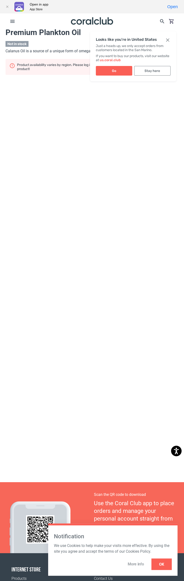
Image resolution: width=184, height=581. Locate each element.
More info (136, 564)
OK (161, 564)
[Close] (7, 6)
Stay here (152, 71)
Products (19, 578)
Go (114, 71)
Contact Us (103, 578)
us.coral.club (110, 60)
